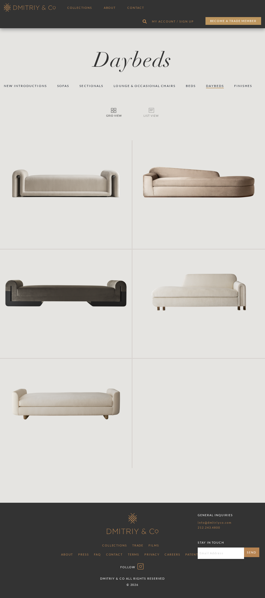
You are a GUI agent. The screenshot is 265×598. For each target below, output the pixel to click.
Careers (172, 554)
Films (154, 545)
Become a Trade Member (233, 21)
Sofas (63, 86)
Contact (135, 7)
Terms (133, 554)
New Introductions (25, 86)
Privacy (151, 554)
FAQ (97, 554)
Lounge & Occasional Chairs (144, 86)
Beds (191, 86)
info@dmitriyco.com (215, 522)
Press (83, 554)
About (110, 7)
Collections (79, 7)
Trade (138, 545)
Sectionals (91, 86)
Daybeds (215, 86)
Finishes (243, 86)
